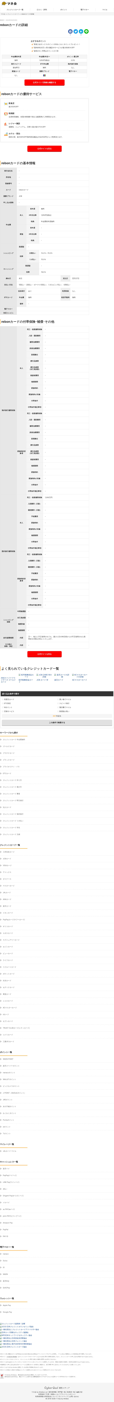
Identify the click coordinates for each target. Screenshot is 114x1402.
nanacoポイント (8, 1073)
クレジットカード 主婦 (11, 834)
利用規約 (41, 1394)
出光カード (6, 980)
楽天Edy (5, 1281)
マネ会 (3, 14)
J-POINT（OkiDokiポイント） (14, 1093)
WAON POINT (7, 1059)
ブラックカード (8, 760)
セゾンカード (7, 947)
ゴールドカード (8, 746)
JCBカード (6, 859)
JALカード (6, 892)
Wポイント (8, 707)
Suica (4, 1261)
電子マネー (84, 10)
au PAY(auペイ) (8, 1209)
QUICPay (6, 1288)
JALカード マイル (9, 1151)
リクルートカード (9, 967)
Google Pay (7, 1312)
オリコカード (7, 926)
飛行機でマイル (65, 707)
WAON (5, 1274)
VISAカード (7, 865)
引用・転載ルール (52, 1394)
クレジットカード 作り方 (12, 780)
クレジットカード (13, 14)
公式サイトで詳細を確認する (44, 82)
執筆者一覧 (71, 1392)
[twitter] (75, 31)
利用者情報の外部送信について (46, 1396)
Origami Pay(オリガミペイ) (12, 1196)
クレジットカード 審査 (11, 794)
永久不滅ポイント (9, 1106)
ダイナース (6, 879)
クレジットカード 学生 (11, 828)
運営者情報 (52, 1392)
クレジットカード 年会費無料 (13, 739)
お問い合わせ (74, 1396)
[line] (86, 31)
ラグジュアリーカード (11, 940)
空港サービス (9, 711)
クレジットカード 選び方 (12, 787)
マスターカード (8, 886)
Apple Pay (6, 1305)
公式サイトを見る (44, 148)
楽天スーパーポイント (11, 1066)
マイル (104, 10)
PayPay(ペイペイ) (9, 1175)
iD (3, 1267)
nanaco (5, 1254)
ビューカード (7, 953)
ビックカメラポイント (11, 1086)
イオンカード (7, 913)
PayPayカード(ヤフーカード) (13, 920)
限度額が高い (64, 711)
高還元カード (9, 699)
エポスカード (7, 933)
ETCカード (6, 773)
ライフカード (7, 960)
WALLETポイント (9, 1079)
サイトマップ (63, 1396)
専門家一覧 (62, 1392)
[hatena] (81, 31)
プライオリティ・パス (11, 767)
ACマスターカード (9, 1008)
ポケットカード (8, 974)
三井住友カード (8, 852)
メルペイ (6, 1202)
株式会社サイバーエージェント (43, 1376)
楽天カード (6, 906)
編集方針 (79, 1392)
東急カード (6, 994)
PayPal (5, 1229)
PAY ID (5, 1236)
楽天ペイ (6, 1169)
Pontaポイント (8, 1120)
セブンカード (7, 1021)
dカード (5, 1014)
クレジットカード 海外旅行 (12, 814)
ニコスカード (7, 1001)
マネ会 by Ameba (12, 1356)
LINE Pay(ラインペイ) (10, 1182)
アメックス (6, 872)
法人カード (6, 807)
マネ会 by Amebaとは (39, 1392)
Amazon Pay (7, 1223)
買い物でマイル (65, 699)
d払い (4, 1189)
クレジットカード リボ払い (12, 821)
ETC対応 (7, 703)
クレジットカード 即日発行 (12, 800)
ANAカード (6, 899)
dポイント (6, 1127)
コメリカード (7, 1035)
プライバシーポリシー (68, 1394)
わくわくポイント (9, 1113)
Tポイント (6, 1133)
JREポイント (7, 1100)
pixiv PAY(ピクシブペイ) (11, 1216)
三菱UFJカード (8, 1041)
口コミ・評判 (42, 10)
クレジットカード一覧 (15, 10)
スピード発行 (64, 703)
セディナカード (8, 987)
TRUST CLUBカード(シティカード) (16, 1028)
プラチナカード (8, 753)
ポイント (63, 10)
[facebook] (70, 31)
